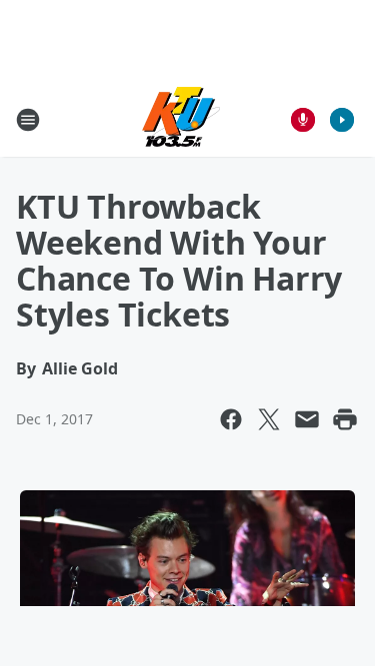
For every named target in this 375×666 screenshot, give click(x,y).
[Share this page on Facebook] (231, 419)
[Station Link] (181, 119)
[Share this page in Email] (307, 419)
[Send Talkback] (303, 120)
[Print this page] (345, 419)
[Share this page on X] (269, 419)
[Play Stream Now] (342, 120)
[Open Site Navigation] (28, 120)
